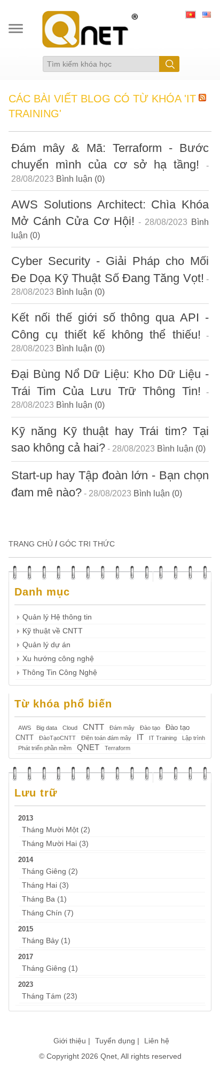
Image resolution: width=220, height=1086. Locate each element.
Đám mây (122, 728)
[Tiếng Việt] (190, 16)
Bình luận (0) (80, 178)
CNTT (93, 726)
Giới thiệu (69, 1040)
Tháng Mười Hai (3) (55, 844)
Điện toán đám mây (106, 738)
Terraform (117, 748)
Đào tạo (150, 728)
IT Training (163, 738)
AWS (24, 728)
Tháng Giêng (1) (50, 968)
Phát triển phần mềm (45, 748)
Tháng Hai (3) (45, 885)
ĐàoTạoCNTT (57, 738)
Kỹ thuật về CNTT (52, 631)
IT (140, 737)
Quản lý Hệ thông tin (57, 617)
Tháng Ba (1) (44, 899)
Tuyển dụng (115, 1040)
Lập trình (193, 738)
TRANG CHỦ (31, 544)
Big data (46, 728)
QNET (88, 747)
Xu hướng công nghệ (58, 659)
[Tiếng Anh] (206, 16)
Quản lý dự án (46, 645)
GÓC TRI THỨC (87, 544)
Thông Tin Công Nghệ (59, 673)
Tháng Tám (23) (49, 996)
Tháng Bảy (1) (46, 941)
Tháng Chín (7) (48, 913)
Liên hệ (156, 1040)
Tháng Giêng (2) (50, 871)
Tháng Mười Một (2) (56, 830)
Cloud (69, 728)
